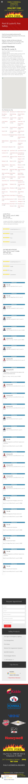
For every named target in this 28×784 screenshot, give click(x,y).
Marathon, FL (20, 156)
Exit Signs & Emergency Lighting (12, 636)
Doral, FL (4, 131)
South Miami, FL (13, 195)
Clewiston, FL (4, 117)
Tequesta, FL (12, 201)
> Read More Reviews (14, 678)
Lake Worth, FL (21, 150)
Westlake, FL (20, 203)
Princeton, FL (12, 191)
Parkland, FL (12, 184)
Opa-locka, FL (5, 180)
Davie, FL (4, 127)
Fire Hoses (7, 644)
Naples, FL (20, 167)
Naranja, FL (4, 169)
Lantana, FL (4, 153)
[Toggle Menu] (2, 2)
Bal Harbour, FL (13, 111)
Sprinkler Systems (9, 652)
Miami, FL (12, 161)
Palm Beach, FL (13, 180)
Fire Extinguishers (9, 640)
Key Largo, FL (4, 150)
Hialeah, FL (20, 134)
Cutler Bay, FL (21, 121)
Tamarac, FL (20, 199)
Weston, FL (12, 206)
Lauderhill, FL (4, 156)
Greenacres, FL (5, 134)
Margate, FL (20, 159)
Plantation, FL (12, 188)
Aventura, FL (4, 111)
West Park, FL (13, 203)
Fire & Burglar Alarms (10, 656)
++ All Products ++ (9, 659)
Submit (7, 626)
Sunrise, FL (12, 199)
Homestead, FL (5, 146)
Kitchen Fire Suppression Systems (13, 648)
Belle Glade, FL (21, 111)
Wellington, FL (21, 201)
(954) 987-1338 (14, 8)
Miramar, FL (20, 164)
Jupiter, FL (12, 146)
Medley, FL (4, 161)
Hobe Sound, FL (21, 140)
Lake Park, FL (12, 150)
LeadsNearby (20, 774)
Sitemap (23, 775)
